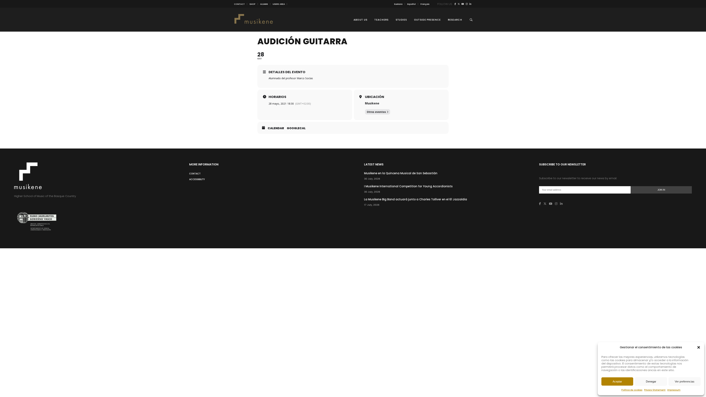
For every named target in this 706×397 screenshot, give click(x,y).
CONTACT (239, 4)
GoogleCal (296, 128)
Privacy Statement (655, 389)
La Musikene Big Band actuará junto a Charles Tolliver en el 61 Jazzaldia (415, 199)
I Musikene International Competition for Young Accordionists (408, 186)
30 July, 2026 (372, 178)
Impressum (673, 389)
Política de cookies (631, 389)
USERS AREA (279, 4)
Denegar (651, 381)
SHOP (252, 4)
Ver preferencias (684, 381)
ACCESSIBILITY (197, 179)
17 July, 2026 (371, 205)
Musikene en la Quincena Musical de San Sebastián (400, 173)
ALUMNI (264, 4)
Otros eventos (376, 112)
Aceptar (617, 381)
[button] (698, 347)
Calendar (276, 128)
